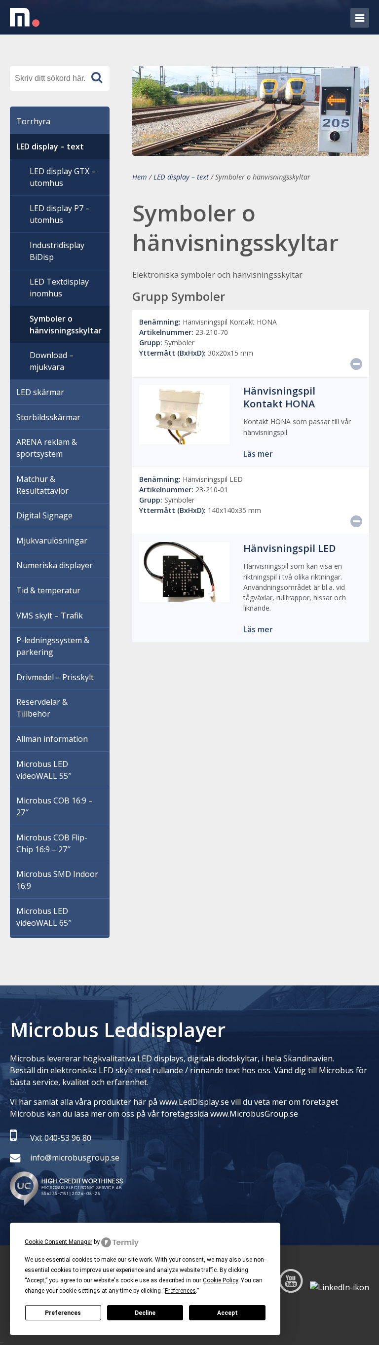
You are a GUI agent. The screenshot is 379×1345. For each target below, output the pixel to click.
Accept (227, 1312)
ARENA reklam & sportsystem (46, 447)
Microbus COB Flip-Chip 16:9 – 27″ (51, 843)
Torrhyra (33, 121)
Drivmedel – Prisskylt (55, 677)
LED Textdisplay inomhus (59, 287)
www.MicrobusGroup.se (254, 1113)
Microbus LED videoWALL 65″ (43, 917)
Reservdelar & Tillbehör (42, 707)
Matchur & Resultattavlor (42, 484)
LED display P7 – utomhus (60, 214)
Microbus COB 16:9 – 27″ (54, 806)
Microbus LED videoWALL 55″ (43, 770)
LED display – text (181, 177)
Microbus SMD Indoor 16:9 (57, 880)
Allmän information (52, 738)
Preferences (63, 1312)
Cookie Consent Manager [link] (58, 1241)
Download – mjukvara (52, 361)
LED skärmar (40, 392)
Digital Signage (44, 515)
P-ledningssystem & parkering (52, 646)
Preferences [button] (180, 1290)
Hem (139, 177)
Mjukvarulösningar (51, 540)
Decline (145, 1312)
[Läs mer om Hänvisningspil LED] (184, 595)
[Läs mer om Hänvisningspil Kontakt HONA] (184, 438)
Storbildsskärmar (48, 417)
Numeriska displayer (54, 565)
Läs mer (258, 453)
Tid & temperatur (48, 590)
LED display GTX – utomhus (63, 177)
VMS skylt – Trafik (49, 615)
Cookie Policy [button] (220, 1280)
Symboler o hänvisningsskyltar (66, 324)
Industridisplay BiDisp (57, 251)
